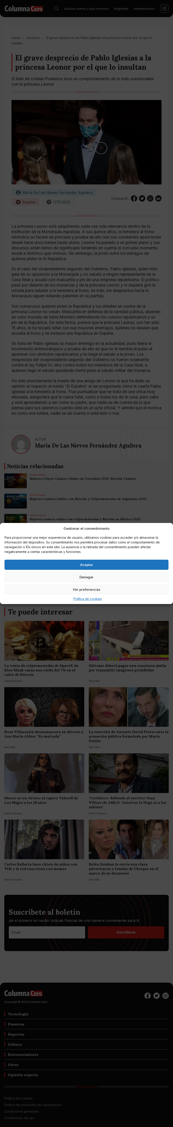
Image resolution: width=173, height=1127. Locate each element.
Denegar (86, 577)
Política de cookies (87, 599)
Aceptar (86, 565)
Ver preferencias (86, 589)
